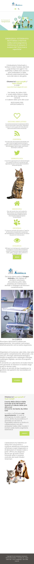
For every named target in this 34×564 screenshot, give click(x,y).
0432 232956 (17, 83)
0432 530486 (21, 81)
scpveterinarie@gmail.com (17, 87)
